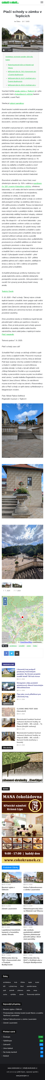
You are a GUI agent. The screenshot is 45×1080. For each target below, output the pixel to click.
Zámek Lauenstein (9, 909)
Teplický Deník (7, 291)
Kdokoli (6, 1056)
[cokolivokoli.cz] (10, 2)
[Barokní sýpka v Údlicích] (12, 877)
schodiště (21, 646)
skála (28, 990)
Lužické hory (13, 986)
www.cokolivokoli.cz (15, 1068)
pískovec (20, 990)
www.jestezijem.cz (22, 1076)
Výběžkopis (7, 1041)
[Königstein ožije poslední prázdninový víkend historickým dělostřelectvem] (8, 686)
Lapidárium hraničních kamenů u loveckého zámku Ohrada (11, 932)
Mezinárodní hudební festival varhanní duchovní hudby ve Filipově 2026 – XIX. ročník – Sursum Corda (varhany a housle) (29, 737)
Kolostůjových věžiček (24, 94)
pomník (11, 990)
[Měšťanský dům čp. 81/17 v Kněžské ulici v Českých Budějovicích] (33, 948)
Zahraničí (6, 1044)
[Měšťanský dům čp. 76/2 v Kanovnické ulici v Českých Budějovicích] (12, 948)
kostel (37, 982)
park (4, 990)
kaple (30, 982)
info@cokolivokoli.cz (30, 1068)
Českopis (6, 1037)
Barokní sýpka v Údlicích (12, 1009)
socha (5, 994)
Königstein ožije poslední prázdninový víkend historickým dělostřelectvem (30, 685)
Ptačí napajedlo (8, 334)
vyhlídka (13, 994)
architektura (13, 646)
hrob (15, 982)
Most (22, 986)
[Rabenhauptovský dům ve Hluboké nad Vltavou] (33, 898)
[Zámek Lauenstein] (12, 898)
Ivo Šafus (17, 21)
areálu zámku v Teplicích (24, 91)
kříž (4, 986)
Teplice (35, 646)
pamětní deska (31, 986)
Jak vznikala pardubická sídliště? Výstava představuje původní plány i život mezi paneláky (32, 934)
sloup (35, 990)
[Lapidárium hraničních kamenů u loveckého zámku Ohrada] (12, 920)
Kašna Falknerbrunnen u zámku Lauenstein (19, 1019)
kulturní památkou (17, 103)
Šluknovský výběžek (33, 994)
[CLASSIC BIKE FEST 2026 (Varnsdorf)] (8, 712)
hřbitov (23, 982)
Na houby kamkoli (10, 1052)
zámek (29, 646)
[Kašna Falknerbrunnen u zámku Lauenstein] (33, 877)
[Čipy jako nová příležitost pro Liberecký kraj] (8, 697)
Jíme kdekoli (8, 1048)
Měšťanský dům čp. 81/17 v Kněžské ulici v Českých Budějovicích (33, 960)
